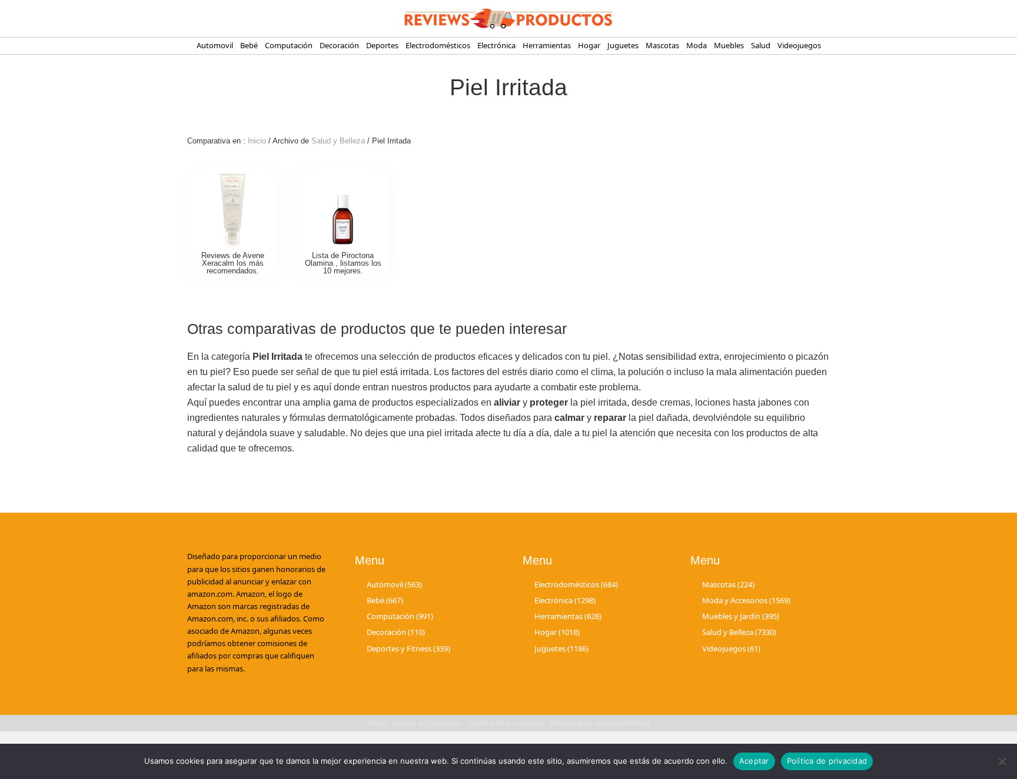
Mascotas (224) (728, 584)
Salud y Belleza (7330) (739, 632)
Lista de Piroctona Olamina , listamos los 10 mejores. (343, 263)
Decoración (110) (396, 632)
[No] (1002, 761)
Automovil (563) (394, 584)
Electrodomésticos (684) (576, 584)
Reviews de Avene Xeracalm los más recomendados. (232, 263)
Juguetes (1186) (561, 648)
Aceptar (754, 760)
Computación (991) (400, 616)
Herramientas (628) (567, 616)
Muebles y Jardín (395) (740, 616)
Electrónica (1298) (565, 600)
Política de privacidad (827, 760)
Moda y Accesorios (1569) (746, 600)
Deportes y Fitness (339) (408, 648)
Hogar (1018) (557, 632)
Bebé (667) (385, 600)
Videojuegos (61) (731, 648)
